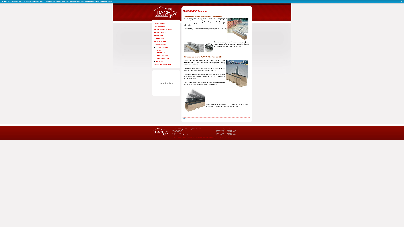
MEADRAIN (159, 50)
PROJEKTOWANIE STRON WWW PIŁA (205, 137)
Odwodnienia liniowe (160, 44)
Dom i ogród (159, 61)
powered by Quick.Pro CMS (223, 137)
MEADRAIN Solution (163, 58)
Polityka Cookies (107, 1)
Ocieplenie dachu (159, 38)
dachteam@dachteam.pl (181, 134)
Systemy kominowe (160, 32)
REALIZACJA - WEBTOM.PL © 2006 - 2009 (184, 137)
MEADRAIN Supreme (163, 53)
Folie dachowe (158, 35)
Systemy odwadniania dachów (163, 29)
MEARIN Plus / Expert (162, 47)
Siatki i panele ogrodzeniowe (162, 64)
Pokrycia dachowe (159, 23)
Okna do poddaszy (159, 26)
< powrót (185, 118)
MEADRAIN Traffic (162, 56)
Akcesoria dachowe (160, 41)
